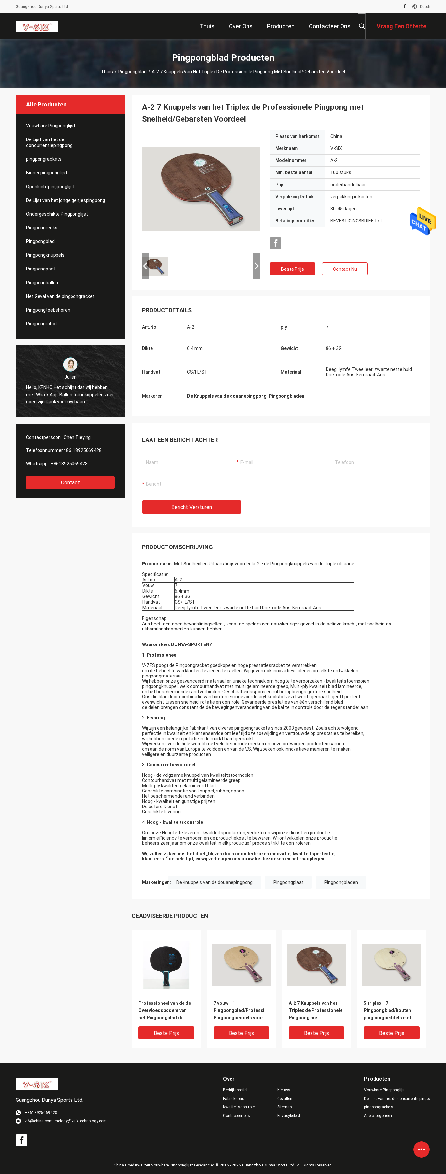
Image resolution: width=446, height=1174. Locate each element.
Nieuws (283, 1090)
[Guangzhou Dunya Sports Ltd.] (37, 26)
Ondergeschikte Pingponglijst (57, 214)
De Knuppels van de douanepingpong (214, 882)
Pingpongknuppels (45, 255)
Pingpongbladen (341, 882)
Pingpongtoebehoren (48, 310)
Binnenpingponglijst (46, 172)
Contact (70, 483)
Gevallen (284, 1098)
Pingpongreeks (41, 227)
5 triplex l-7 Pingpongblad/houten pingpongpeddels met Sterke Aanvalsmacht (387, 1011)
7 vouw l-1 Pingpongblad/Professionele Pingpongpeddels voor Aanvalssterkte (241, 1011)
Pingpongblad (132, 71)
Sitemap (284, 1107)
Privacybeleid (288, 1115)
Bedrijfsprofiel (235, 1090)
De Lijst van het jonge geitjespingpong (65, 200)
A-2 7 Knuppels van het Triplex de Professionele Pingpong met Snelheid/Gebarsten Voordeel (315, 1011)
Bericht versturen (191, 507)
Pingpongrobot (41, 323)
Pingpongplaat (288, 882)
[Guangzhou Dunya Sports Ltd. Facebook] (405, 6)
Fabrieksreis (233, 1098)
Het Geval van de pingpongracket (60, 296)
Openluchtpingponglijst (50, 186)
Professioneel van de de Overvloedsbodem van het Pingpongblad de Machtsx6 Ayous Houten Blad (164, 1011)
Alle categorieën (378, 1115)
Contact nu (345, 269)
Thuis (107, 71)
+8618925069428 (69, 463)
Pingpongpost (41, 268)
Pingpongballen (42, 282)
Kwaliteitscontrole (239, 1107)
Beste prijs (292, 269)
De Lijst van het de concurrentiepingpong (49, 142)
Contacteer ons (236, 1115)
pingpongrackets (44, 159)
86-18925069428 (84, 450)
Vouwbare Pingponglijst (50, 125)
